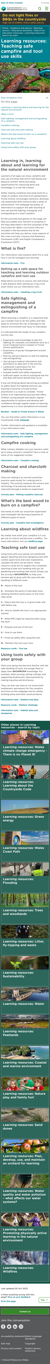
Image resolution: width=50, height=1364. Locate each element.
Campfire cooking (10, 125)
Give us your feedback (19, 1297)
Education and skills (22, 30)
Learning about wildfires (13, 138)
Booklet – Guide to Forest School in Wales (22, 411)
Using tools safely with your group (18, 147)
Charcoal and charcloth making (17, 129)
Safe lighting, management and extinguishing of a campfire (24, 119)
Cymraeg (45, 3)
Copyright (30, 1343)
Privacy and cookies (11, 1348)
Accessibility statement (13, 1336)
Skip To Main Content (12, 3)
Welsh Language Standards (33, 1337)
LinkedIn (15, 1326)
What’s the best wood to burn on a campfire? (24, 134)
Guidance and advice (21, 28)
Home (5, 28)
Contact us (25, 1311)
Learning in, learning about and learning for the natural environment (25, 108)
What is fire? (7, 114)
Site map (5, 1343)
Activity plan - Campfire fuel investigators (22, 523)
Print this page (8, 1301)
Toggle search (39, 8)
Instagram (21, 1326)
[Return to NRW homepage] (13, 8)
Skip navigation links (11, 97)
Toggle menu (46, 8)
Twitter (9, 1326)
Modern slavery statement (33, 1349)
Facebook (3, 1326)
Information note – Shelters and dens (19, 699)
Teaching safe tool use (12, 143)
